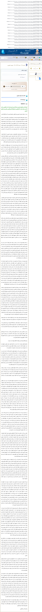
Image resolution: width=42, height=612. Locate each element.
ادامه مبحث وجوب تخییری (22, 74)
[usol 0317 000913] (35, 73)
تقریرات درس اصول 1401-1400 (34, 63)
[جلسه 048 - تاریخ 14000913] (39, 78)
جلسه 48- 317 (22, 77)
